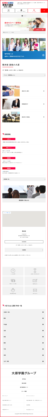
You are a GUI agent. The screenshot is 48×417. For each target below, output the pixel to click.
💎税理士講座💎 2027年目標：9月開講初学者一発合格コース (11, 172)
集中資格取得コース (24, 387)
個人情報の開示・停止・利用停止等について (34, 400)
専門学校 (24, 379)
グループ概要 (24, 391)
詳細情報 (24, 249)
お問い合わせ (35, 293)
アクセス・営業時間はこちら (9, 75)
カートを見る (34, 11)
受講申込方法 (35, 283)
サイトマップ (5, 395)
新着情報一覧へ (7, 179)
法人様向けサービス (30, 409)
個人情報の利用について (7, 400)
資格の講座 (24, 383)
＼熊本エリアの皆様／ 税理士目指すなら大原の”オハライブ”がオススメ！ (12, 162)
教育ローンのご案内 (13, 283)
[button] (20, 30)
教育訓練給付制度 (13, 293)
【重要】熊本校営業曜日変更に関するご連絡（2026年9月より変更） (15, 142)
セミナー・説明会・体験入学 (21, 11)
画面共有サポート (6, 409)
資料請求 (8, 11)
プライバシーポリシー (30, 395)
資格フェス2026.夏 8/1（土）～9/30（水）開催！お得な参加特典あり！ (12, 151)
